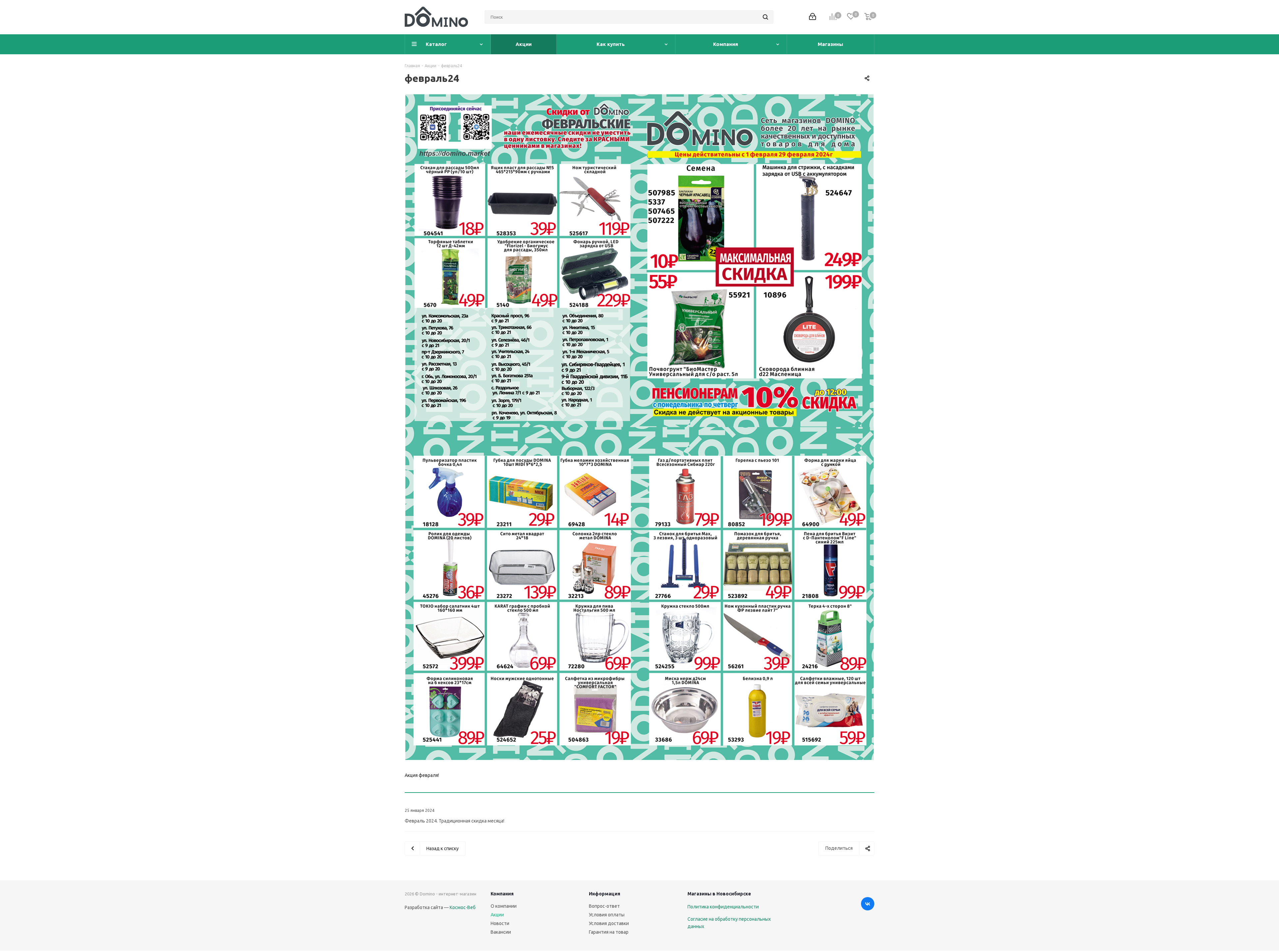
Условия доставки (609, 923)
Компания (502, 893)
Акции (497, 914)
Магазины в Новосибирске (719, 893)
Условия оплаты (607, 914)
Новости (500, 923)
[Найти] (765, 17)
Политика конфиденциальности (723, 906)
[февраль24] (639, 427)
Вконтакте (867, 903)
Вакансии (501, 932)
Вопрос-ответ (604, 906)
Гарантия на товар (609, 932)
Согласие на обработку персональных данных (729, 922)
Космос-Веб (463, 907)
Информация (604, 893)
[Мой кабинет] (812, 17)
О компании (504, 906)
